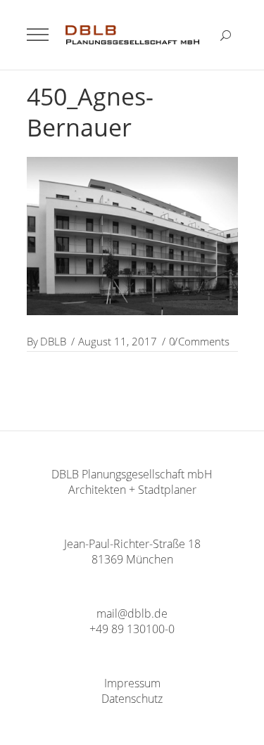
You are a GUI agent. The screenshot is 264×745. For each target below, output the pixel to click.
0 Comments (199, 341)
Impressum (132, 683)
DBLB (53, 341)
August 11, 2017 (117, 341)
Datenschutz (132, 698)
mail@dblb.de (132, 613)
